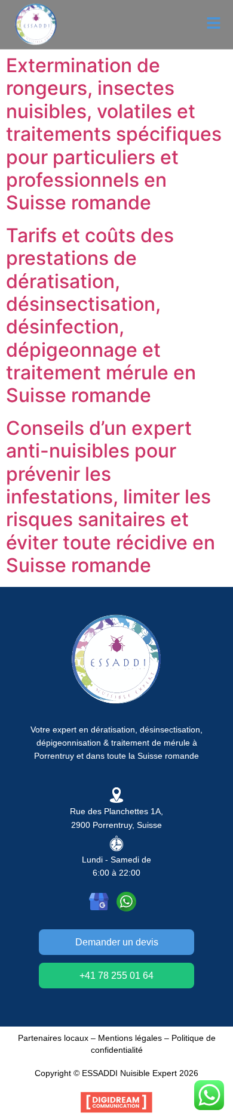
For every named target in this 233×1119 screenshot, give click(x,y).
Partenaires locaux (53, 1038)
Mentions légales (130, 1038)
